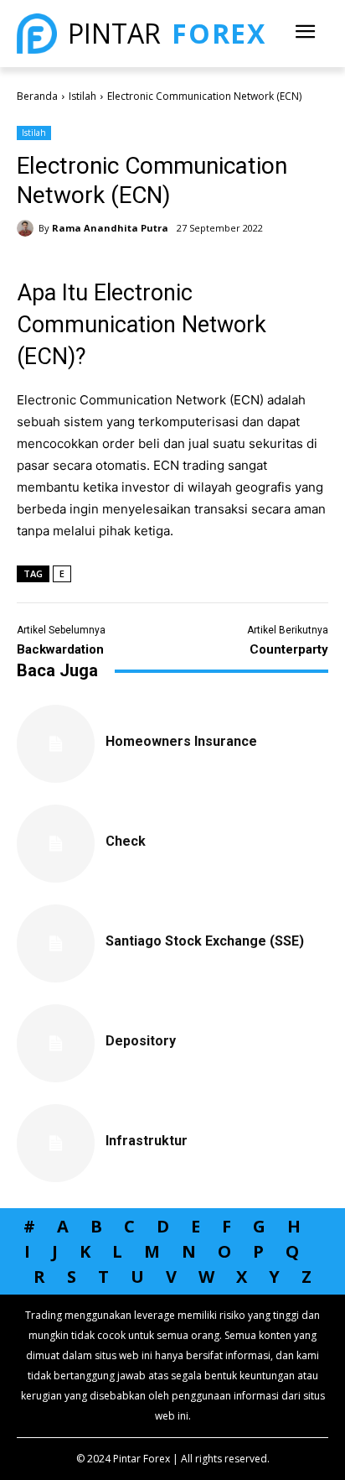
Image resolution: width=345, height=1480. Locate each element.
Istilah (82, 96)
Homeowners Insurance (181, 741)
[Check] (56, 844)
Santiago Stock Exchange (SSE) (205, 941)
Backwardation (60, 649)
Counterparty (289, 649)
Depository (141, 1041)
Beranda (37, 96)
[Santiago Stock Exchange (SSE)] (56, 943)
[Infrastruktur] (56, 1143)
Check (126, 841)
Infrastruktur (147, 1141)
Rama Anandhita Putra (110, 227)
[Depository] (56, 1043)
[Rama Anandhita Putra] (28, 228)
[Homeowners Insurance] (56, 744)
